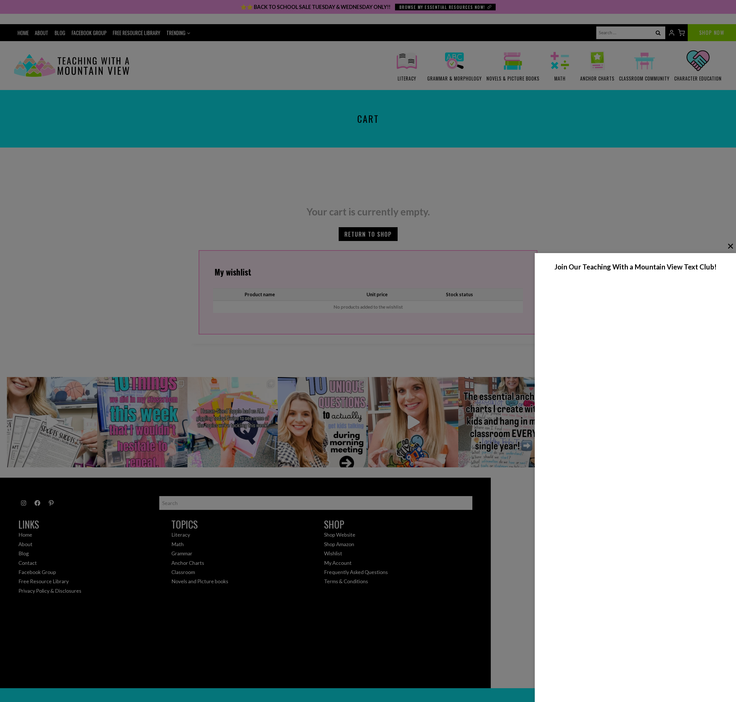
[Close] (730, 246)
